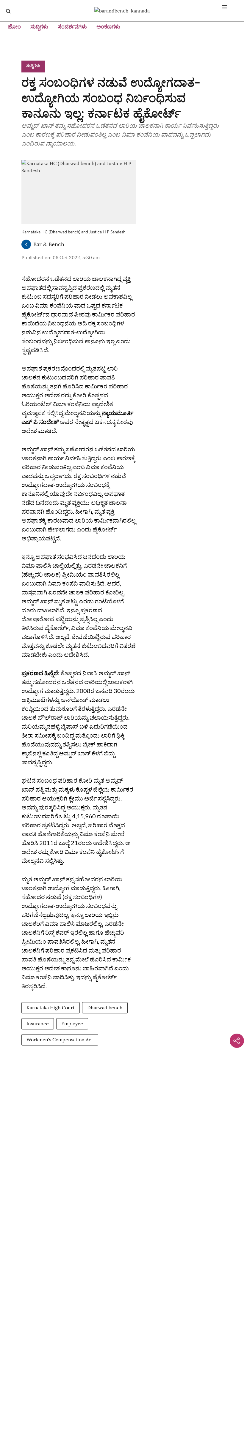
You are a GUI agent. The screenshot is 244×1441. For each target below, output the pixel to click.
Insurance (37, 1023)
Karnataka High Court (50, 1007)
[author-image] (26, 244)
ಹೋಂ (14, 26)
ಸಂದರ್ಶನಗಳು (72, 26)
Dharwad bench (105, 1007)
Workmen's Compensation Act (59, 1040)
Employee (72, 1023)
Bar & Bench (48, 244)
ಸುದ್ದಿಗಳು (39, 26)
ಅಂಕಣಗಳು (108, 26)
